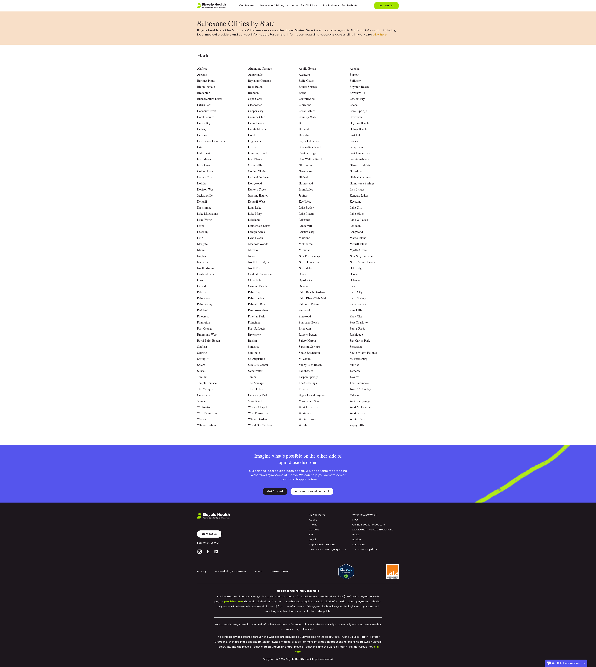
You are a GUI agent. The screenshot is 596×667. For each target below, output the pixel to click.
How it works (317, 515)
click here (380, 34)
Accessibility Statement (230, 571)
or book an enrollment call (312, 491)
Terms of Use (279, 571)
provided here (233, 602)
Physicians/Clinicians (322, 544)
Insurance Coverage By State (327, 549)
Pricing (313, 525)
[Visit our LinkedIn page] (216, 551)
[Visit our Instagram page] (200, 551)
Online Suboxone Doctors (368, 525)
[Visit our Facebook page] (208, 551)
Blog (311, 535)
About (313, 520)
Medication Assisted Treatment (372, 530)
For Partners (331, 5)
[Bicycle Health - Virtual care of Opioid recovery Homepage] (211, 5)
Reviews (357, 539)
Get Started (386, 5)
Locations (358, 544)
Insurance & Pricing (272, 5)
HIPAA (258, 571)
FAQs (355, 520)
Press (355, 535)
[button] (248, 6)
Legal (312, 539)
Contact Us (209, 534)
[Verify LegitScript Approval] (346, 572)
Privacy (201, 571)
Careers (314, 530)
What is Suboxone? (364, 515)
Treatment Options (364, 549)
